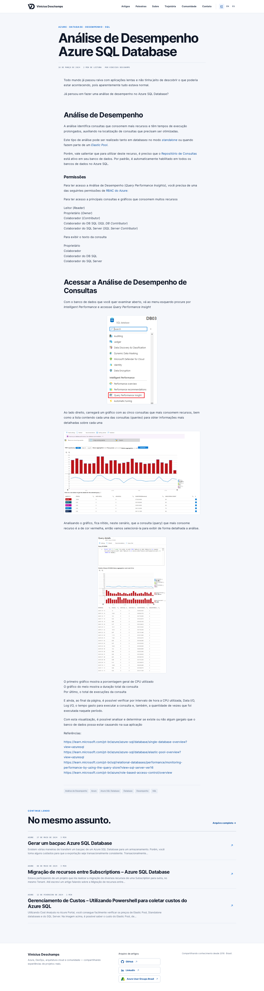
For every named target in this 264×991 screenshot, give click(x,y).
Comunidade (189, 6)
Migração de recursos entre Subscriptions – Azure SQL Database (99, 872)
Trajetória (170, 6)
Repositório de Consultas (179, 153)
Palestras (141, 6)
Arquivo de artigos (129, 953)
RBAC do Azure (116, 190)
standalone (169, 140)
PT (221, 6)
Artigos (125, 6)
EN (227, 6)
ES (233, 6)
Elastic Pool (99, 145)
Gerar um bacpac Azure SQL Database (70, 843)
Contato (207, 6)
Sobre (155, 6)
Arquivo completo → (224, 822)
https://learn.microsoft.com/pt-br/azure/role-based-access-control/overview (118, 772)
